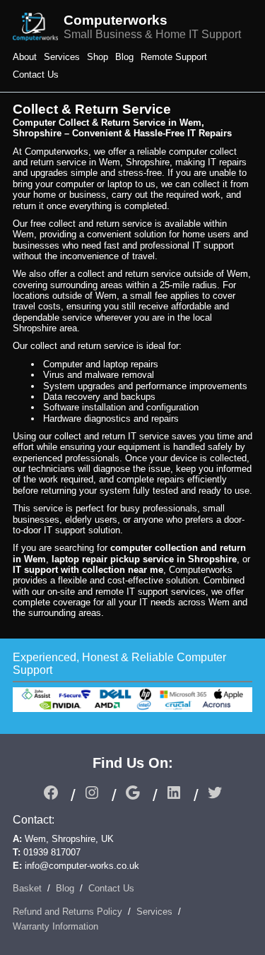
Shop (97, 57)
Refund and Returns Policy (67, 911)
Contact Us (36, 74)
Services (62, 57)
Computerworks (115, 20)
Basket (27, 888)
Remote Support (174, 57)
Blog (124, 57)
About (25, 57)
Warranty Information (55, 926)
